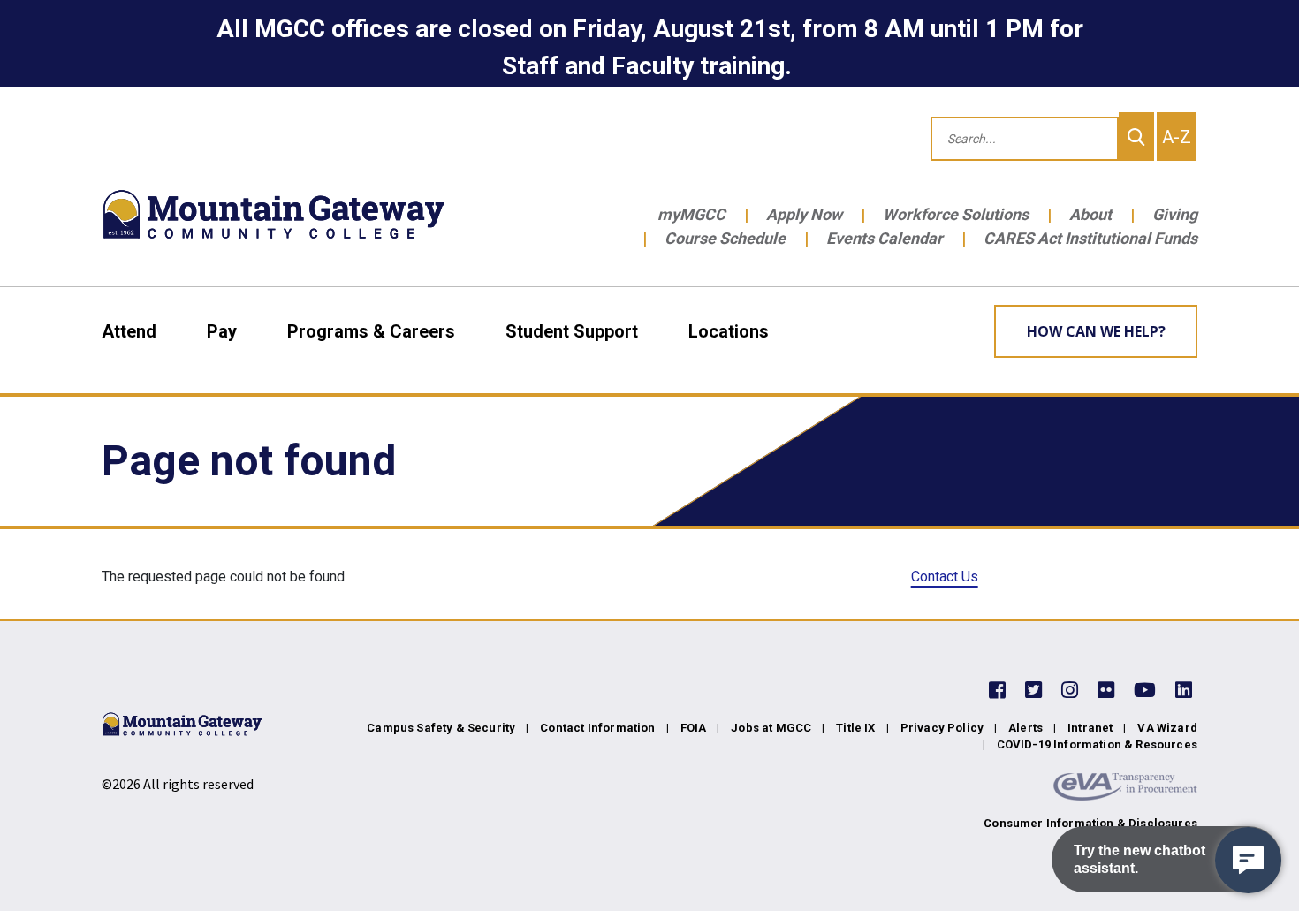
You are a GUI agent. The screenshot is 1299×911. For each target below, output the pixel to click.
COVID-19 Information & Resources (1097, 744)
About (1090, 214)
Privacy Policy (942, 727)
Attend (129, 331)
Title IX (855, 727)
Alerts (1025, 727)
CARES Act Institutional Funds (1090, 238)
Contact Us (944, 576)
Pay (222, 331)
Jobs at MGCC (771, 727)
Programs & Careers (371, 331)
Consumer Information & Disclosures (1090, 823)
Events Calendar (884, 238)
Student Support (571, 331)
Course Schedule (725, 238)
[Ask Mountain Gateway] (1248, 860)
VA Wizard (1167, 727)
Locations (728, 331)
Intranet (1090, 727)
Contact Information (597, 727)
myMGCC (691, 214)
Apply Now (804, 214)
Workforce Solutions (956, 214)
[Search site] (1136, 136)
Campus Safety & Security (441, 727)
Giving (1174, 214)
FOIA (693, 727)
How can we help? (1096, 331)
